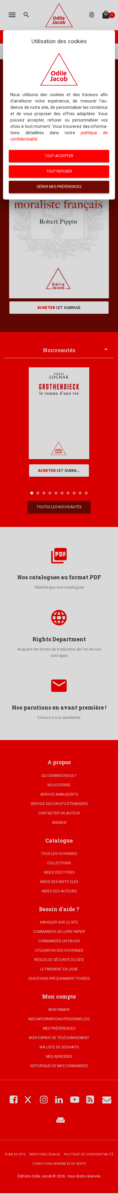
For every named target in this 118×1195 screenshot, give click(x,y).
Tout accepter (59, 156)
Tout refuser (59, 171)
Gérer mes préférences (59, 187)
